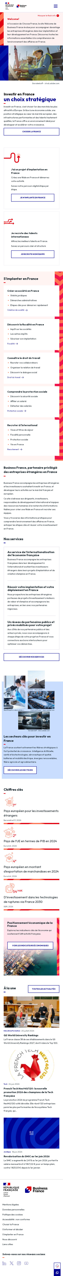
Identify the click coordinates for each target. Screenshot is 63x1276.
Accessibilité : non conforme (16, 1219)
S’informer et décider (12, 1229)
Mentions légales (10, 1204)
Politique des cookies (12, 1214)
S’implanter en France (13, 1234)
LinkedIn (4, 1263)
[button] (55, 6)
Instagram (19, 1263)
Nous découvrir (9, 1239)
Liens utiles (7, 1244)
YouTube (26, 1263)
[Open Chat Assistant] (57, 1272)
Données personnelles (13, 1209)
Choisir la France (10, 1224)
